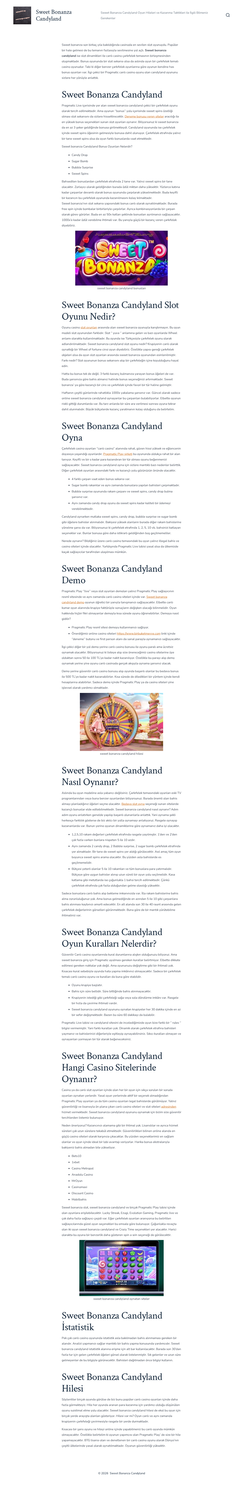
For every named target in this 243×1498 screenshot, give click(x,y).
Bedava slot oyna (133, 804)
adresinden (168, 1107)
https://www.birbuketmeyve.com (138, 634)
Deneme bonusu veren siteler (144, 116)
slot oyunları (89, 327)
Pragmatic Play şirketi (117, 454)
